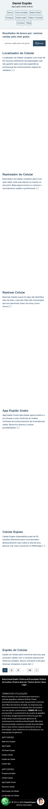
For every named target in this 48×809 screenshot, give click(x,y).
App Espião (6, 746)
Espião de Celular (14, 650)
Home (10, 12)
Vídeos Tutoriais (35, 18)
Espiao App (6, 764)
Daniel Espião (22, 3)
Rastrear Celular (13, 292)
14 (30, 670)
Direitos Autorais (19, 682)
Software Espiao (8, 750)
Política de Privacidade (29, 679)
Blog (29, 23)
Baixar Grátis (35, 12)
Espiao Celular (7, 755)
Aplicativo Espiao (8, 742)
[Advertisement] (24, 98)
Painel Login (21, 18)
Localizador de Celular (18, 53)
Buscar (41, 43)
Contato (20, 23)
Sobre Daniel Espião (10, 679)
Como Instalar (21, 12)
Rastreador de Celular (17, 174)
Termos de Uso (34, 682)
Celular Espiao (12, 532)
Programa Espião (8, 773)
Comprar (9, 18)
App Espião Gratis (15, 410)
